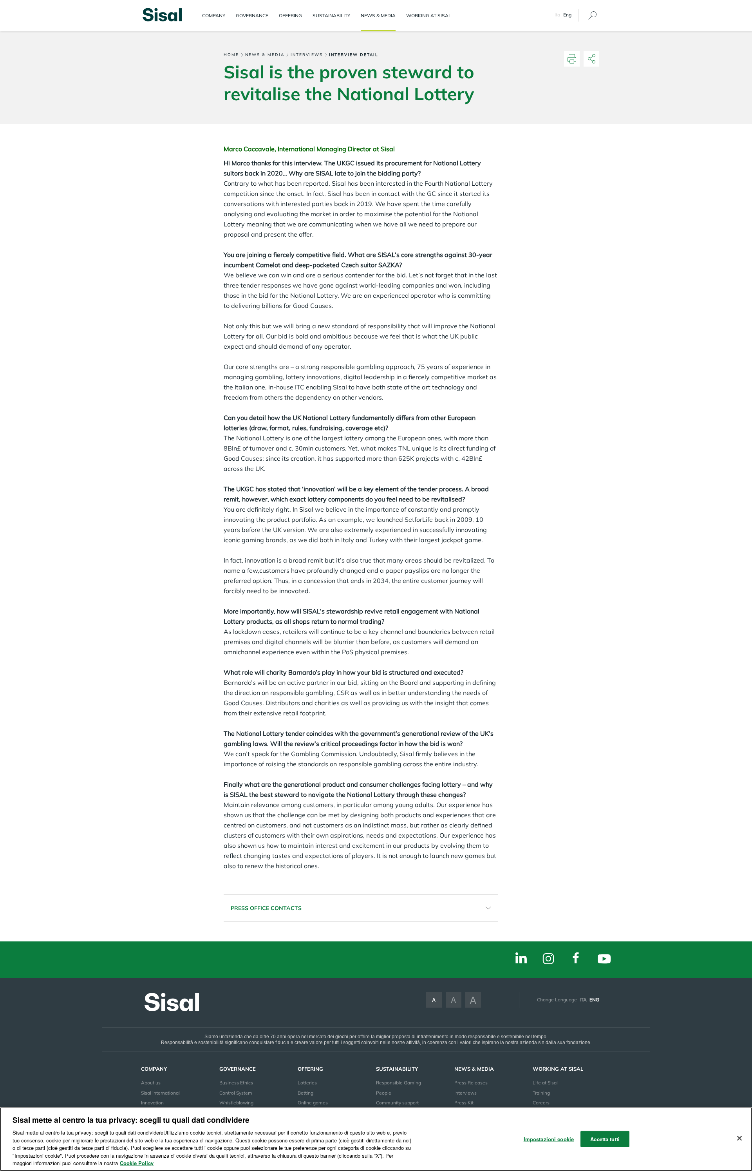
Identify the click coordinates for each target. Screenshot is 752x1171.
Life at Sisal (545, 1083)
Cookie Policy (137, 1163)
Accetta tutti (605, 1138)
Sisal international (160, 1093)
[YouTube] (604, 959)
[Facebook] (576, 959)
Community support (397, 1103)
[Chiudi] (739, 1138)
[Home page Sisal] (162, 13)
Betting (305, 1093)
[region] (376, 1139)
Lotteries (307, 1083)
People (383, 1093)
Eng (594, 1000)
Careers (541, 1103)
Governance (252, 15)
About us (151, 1083)
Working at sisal (428, 15)
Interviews (307, 54)
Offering (290, 15)
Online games (313, 1103)
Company (213, 15)
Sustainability (331, 15)
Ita (557, 15)
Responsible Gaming (398, 1083)
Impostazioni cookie (549, 1138)
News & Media (378, 15)
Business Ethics (236, 1083)
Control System (235, 1093)
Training (541, 1093)
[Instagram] (548, 959)
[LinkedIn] (521, 959)
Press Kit (464, 1103)
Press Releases (471, 1083)
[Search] (592, 15)
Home (231, 54)
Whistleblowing (236, 1103)
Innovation (152, 1103)
